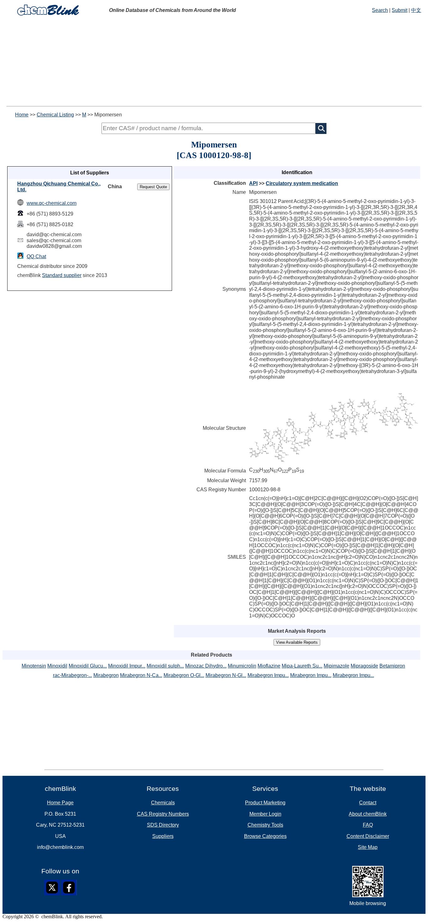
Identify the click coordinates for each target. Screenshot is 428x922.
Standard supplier (61, 275)
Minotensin (34, 666)
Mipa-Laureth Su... (302, 666)
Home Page (60, 802)
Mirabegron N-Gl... (226, 675)
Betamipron (392, 666)
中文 (416, 10)
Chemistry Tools (265, 825)
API (253, 183)
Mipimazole (336, 666)
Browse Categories (265, 836)
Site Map (368, 847)
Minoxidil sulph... (165, 666)
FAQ (368, 825)
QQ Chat (36, 256)
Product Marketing (265, 802)
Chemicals (163, 802)
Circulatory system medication (302, 183)
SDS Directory (163, 825)
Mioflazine (269, 666)
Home (22, 114)
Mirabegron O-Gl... (184, 675)
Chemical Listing (55, 114)
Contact (367, 802)
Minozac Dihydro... (206, 666)
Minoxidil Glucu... (88, 666)
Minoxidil (57, 666)
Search (380, 10)
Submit (399, 10)
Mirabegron (106, 675)
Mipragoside (364, 666)
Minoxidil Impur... (126, 666)
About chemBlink (368, 814)
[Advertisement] (214, 62)
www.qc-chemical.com (51, 203)
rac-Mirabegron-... (72, 675)
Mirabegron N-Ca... (141, 675)
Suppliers (163, 836)
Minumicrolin (242, 666)
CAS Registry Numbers (163, 814)
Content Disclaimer (368, 836)
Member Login (265, 814)
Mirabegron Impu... (268, 675)
